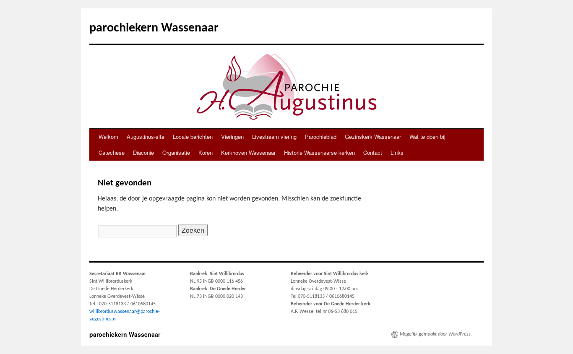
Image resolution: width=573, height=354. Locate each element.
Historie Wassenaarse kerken (319, 152)
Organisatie (176, 152)
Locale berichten (193, 137)
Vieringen (232, 137)
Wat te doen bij (427, 137)
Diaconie (143, 152)
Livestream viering (274, 137)
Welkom (108, 137)
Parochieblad (320, 137)
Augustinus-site (145, 137)
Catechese (112, 152)
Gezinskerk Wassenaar (373, 137)
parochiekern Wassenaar (154, 28)
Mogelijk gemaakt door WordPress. (436, 334)
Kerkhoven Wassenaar (248, 152)
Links (397, 152)
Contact (372, 152)
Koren (205, 152)
